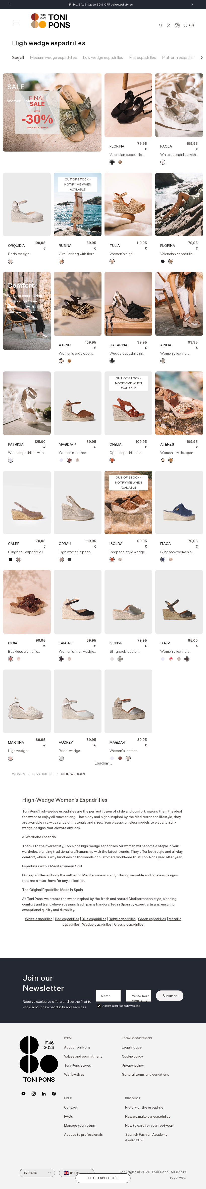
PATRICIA (16, 444)
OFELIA (116, 444)
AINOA (165, 345)
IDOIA (12, 643)
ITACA (165, 544)
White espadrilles (39, 919)
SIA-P (165, 643)
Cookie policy (132, 1056)
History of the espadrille (144, 1107)
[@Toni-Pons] (23, 1094)
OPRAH (65, 544)
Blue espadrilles (94, 919)
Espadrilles (43, 774)
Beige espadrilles (122, 919)
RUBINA (65, 246)
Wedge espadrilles (97, 924)
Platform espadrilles (180, 57)
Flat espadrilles (142, 57)
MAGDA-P (67, 444)
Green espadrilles (152, 919)
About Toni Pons (77, 1047)
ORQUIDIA (16, 246)
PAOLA (166, 146)
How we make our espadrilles (147, 1116)
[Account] (169, 25)
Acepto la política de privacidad (121, 1006)
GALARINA (118, 345)
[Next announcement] (192, 4)
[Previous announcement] (9, 4)
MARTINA (16, 742)
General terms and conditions (145, 1074)
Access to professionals (83, 1134)
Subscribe (170, 996)
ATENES (66, 345)
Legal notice (132, 1047)
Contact (71, 1107)
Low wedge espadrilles (103, 57)
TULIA (115, 246)
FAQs (68, 1116)
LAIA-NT (66, 643)
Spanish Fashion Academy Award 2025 (146, 1137)
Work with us (74, 1074)
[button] (16, 22)
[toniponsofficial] (54, 1094)
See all (18, 57)
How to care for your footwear (149, 1125)
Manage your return (79, 1125)
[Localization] (177, 25)
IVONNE (116, 643)
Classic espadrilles (128, 924)
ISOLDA (116, 544)
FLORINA (117, 146)
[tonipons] (44, 1094)
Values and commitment (83, 1056)
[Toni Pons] (50, 20)
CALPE (13, 544)
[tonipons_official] (33, 1094)
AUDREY (66, 742)
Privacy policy (133, 1065)
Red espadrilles (67, 919)
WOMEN (18, 774)
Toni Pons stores (77, 1065)
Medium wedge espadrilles (53, 57)
